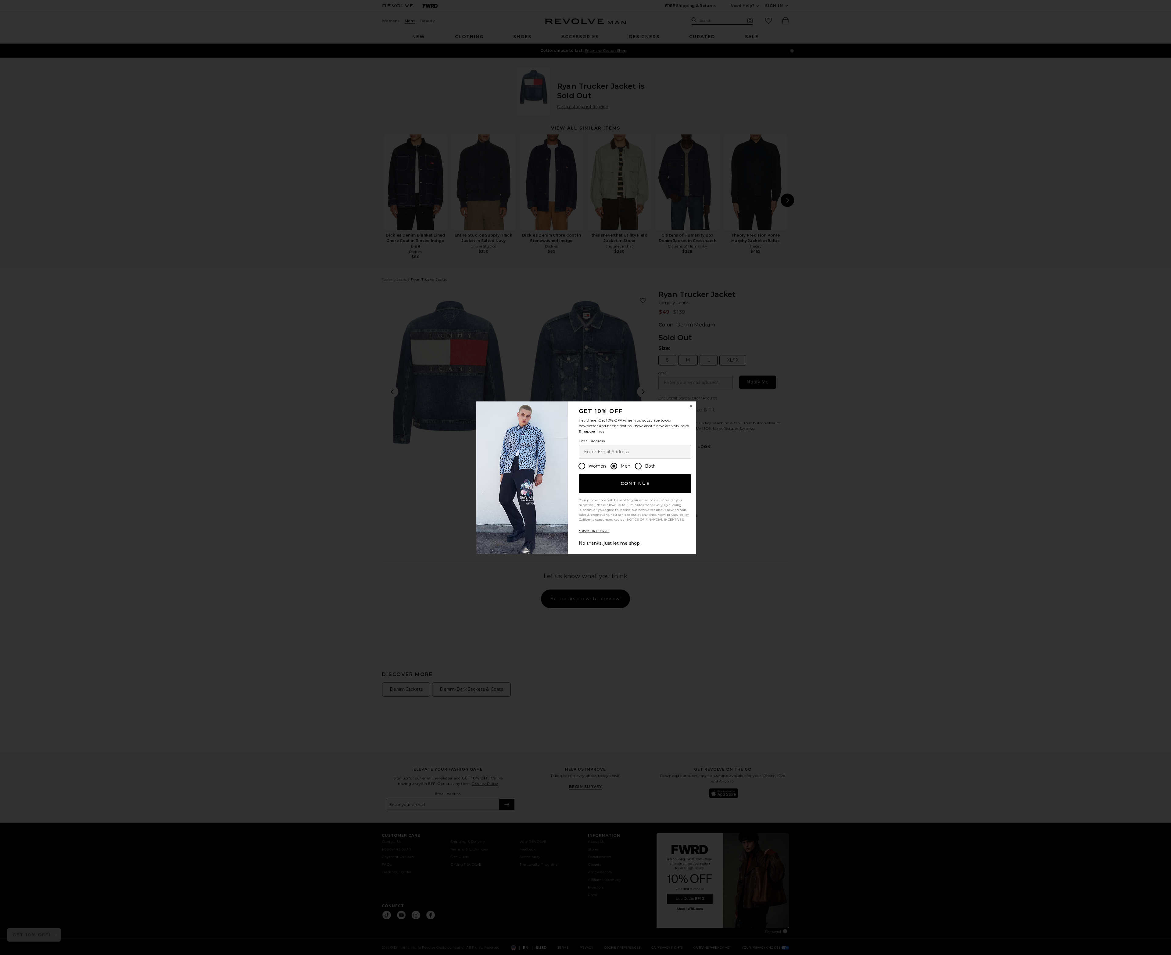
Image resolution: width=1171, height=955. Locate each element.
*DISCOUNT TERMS (594, 531)
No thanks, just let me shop (609, 543)
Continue (635, 483)
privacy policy (678, 515)
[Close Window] (691, 406)
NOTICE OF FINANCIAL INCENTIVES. (655, 520)
